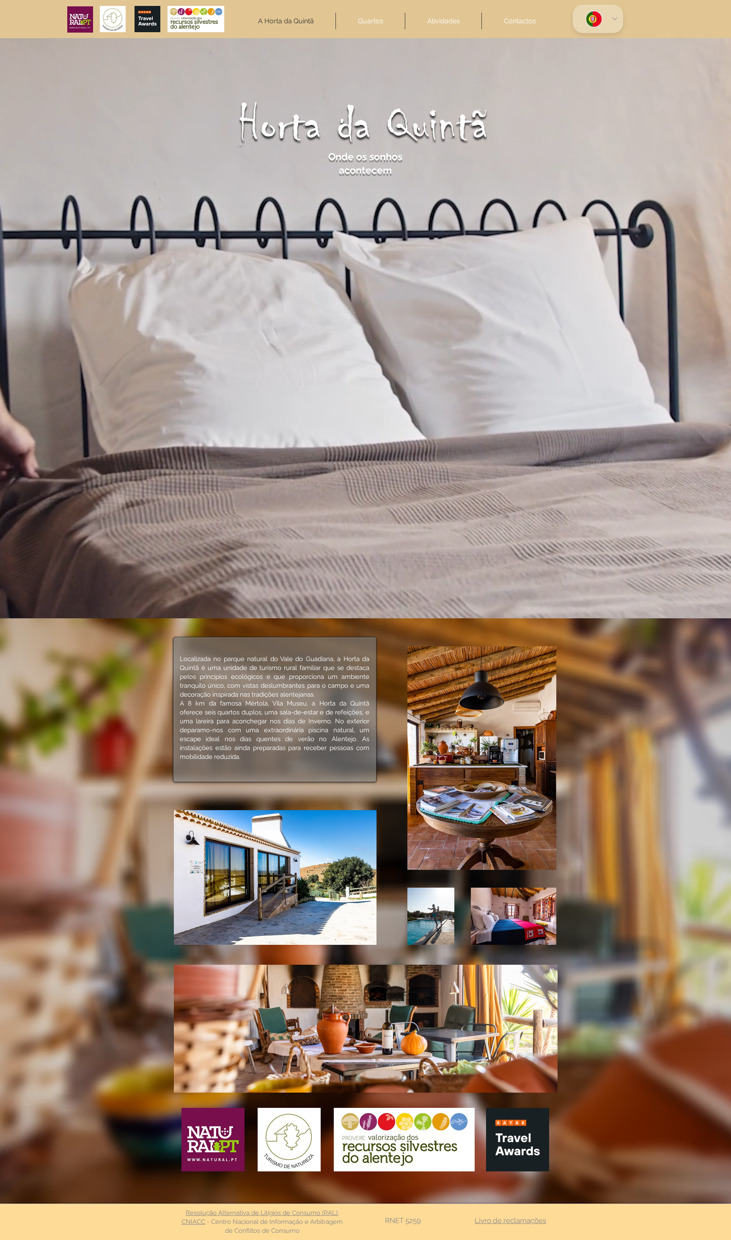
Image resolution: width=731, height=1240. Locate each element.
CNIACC (193, 1222)
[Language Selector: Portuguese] (598, 19)
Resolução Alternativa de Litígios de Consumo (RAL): (262, 1213)
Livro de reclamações (510, 1220)
